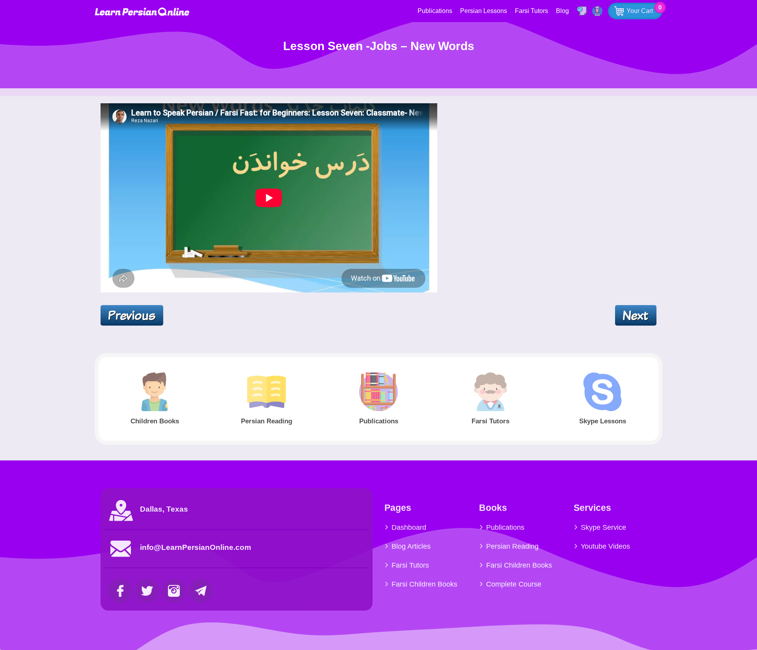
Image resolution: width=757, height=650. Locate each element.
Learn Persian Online (142, 12)
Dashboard (409, 527)
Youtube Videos (605, 546)
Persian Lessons (483, 10)
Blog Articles (411, 546)
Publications (435, 10)
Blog (562, 10)
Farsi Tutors (531, 10)
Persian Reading (512, 546)
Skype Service (603, 527)
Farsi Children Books (424, 584)
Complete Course (513, 584)
